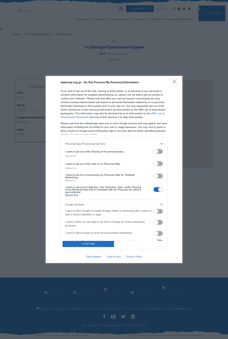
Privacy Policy (134, 256)
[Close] (175, 82)
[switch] (158, 151)
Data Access (114, 256)
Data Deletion (94, 256)
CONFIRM (88, 244)
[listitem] (114, 144)
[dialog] (114, 169)
